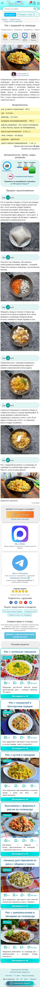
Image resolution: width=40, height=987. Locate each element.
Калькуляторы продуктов (19, 972)
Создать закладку (22, 514)
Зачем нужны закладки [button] (20, 519)
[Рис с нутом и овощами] (20, 770)
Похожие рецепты (7, 29)
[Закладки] (34, 3)
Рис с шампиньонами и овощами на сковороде (20, 914)
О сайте (17, 975)
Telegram (33, 979)
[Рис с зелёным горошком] (20, 667)
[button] (33, 40)
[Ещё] (36, 15)
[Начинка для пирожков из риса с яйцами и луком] (20, 879)
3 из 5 (20, 591)
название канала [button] (18, 578)
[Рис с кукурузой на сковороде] (20, 58)
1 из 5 (13, 591)
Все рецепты (10, 15)
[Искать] (35, 9)
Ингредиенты (18, 29)
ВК (18, 979)
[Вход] (38, 3)
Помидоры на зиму (25, 15)
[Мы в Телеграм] (20, 563)
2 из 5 (16, 591)
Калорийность (28, 29)
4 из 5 (23, 591)
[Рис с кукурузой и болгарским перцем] (20, 722)
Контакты (9, 975)
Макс (26, 979)
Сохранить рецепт (22, 983)
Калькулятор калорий (19, 969)
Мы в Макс (20, 543)
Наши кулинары (28, 975)
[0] (27, 39)
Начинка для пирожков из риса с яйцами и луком (20, 862)
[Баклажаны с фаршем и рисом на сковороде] (20, 825)
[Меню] (2, 3)
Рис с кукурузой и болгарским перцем (20, 704)
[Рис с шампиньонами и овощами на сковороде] (20, 931)
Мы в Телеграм (20, 573)
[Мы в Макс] (20, 534)
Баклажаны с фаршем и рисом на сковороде (20, 807)
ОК (21, 979)
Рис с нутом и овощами (20, 755)
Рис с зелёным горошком (20, 651)
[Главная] (16, 3)
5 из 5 (26, 591)
